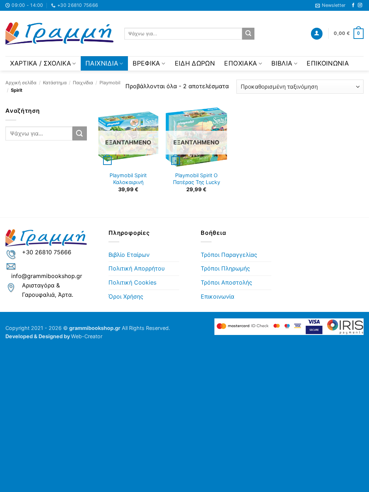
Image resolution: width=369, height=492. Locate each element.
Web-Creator (86, 336)
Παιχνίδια (101, 63)
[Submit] (248, 34)
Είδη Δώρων (195, 63)
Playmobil (109, 82)
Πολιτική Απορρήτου (136, 268)
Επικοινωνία (328, 63)
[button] (330, 5)
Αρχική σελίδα (20, 82)
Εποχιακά (240, 63)
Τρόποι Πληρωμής (225, 268)
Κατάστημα (55, 82)
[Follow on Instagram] (360, 5)
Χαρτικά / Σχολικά (40, 63)
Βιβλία (281, 63)
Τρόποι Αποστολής (226, 282)
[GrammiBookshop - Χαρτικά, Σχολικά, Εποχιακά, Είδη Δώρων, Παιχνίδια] (59, 34)
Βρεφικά (146, 63)
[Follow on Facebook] (353, 5)
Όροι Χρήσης (125, 296)
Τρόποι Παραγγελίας (229, 254)
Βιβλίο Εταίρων (129, 254)
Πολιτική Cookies (132, 282)
